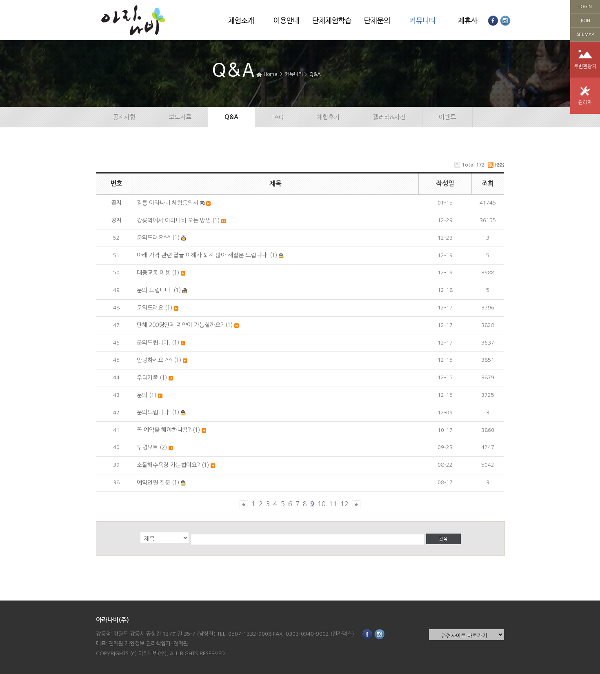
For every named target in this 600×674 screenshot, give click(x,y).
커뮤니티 (422, 21)
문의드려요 (150, 308)
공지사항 (124, 117)
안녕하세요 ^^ (154, 360)
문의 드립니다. (154, 290)
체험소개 (241, 21)
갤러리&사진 (389, 117)
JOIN (585, 20)
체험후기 (328, 117)
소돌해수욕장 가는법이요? (168, 465)
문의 (142, 395)
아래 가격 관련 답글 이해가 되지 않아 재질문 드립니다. (202, 255)
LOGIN (585, 6)
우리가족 (147, 377)
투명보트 (147, 447)
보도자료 (180, 117)
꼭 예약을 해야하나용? (164, 430)
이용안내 (286, 21)
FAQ (277, 117)
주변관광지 (585, 66)
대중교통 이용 (153, 273)
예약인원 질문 (153, 482)
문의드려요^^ (154, 237)
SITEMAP (585, 34)
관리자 (585, 102)
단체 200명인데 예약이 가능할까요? (180, 325)
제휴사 (468, 21)
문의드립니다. (153, 342)
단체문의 (377, 21)
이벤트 (447, 117)
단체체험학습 (331, 21)
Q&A (315, 74)
